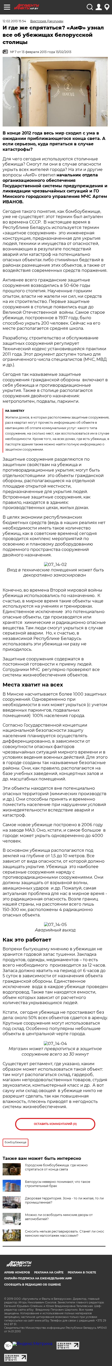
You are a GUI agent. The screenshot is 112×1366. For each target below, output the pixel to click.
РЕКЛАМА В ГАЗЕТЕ (82, 1272)
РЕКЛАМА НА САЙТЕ (49, 1272)
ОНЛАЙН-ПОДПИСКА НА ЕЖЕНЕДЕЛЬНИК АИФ (38, 1278)
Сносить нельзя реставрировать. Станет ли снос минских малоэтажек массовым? (64, 1233)
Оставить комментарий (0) (55, 1124)
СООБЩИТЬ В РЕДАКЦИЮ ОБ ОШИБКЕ (32, 1284)
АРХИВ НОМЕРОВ (17, 1272)
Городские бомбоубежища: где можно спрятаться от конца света (56, 1167)
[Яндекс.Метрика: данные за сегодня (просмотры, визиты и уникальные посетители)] (32, 1344)
